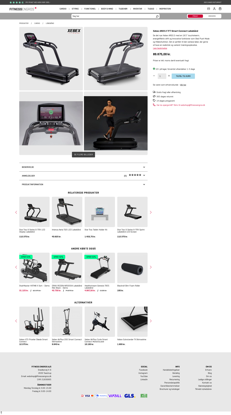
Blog (210, 373)
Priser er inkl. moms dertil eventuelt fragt (171, 60)
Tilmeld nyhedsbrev (203, 389)
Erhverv (208, 370)
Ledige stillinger (205, 379)
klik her (183, 85)
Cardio (63, 8)
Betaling (176, 373)
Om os (209, 376)
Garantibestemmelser (170, 386)
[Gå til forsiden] (23, 9)
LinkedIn (144, 379)
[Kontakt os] (208, 9)
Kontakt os (207, 382)
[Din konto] (214, 9)
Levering (176, 376)
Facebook (143, 370)
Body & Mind (107, 8)
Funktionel (90, 8)
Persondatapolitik (172, 382)
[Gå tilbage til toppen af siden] (1, 413)
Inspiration (165, 8)
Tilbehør (123, 8)
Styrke (75, 8)
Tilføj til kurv (183, 76)
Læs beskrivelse (160, 48)
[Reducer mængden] (154, 76)
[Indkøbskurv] (219, 9)
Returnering (174, 379)
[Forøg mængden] (169, 76)
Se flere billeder (83, 154)
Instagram (143, 373)
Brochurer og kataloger (170, 389)
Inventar (137, 8)
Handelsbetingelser (171, 370)
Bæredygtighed (205, 386)
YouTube (144, 376)
